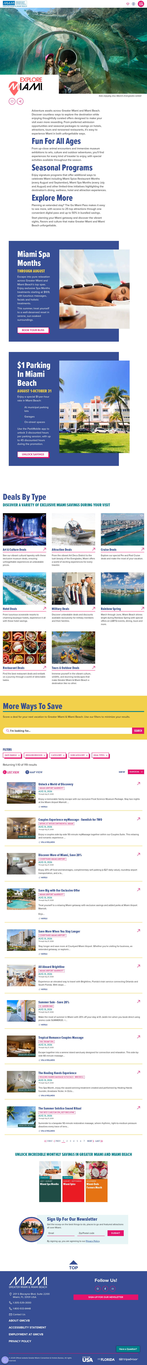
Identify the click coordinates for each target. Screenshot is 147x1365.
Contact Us (19, 1314)
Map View (36, 772)
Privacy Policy (92, 1241)
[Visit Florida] (106, 1359)
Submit (115, 1233)
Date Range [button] (11, 755)
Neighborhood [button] (34, 755)
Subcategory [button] (77, 755)
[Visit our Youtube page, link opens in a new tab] (113, 1289)
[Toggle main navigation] (141, 4)
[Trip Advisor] (128, 1359)
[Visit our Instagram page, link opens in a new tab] (98, 1289)
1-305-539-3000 (22, 1302)
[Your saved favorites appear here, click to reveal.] (127, 4)
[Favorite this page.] (12, 101)
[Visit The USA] (87, 1359)
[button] (43, 515)
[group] (50, 1181)
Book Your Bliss (33, 330)
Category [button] (56, 755)
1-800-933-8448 (22, 1308)
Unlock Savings (33, 454)
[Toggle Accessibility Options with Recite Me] (133, 4)
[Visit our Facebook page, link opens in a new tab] (105, 1289)
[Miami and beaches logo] (31, 1282)
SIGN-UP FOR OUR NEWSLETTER (105, 1297)
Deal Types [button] (99, 755)
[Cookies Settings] (5, 1360)
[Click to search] (7, 731)
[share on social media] (20, 101)
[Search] (138, 731)
